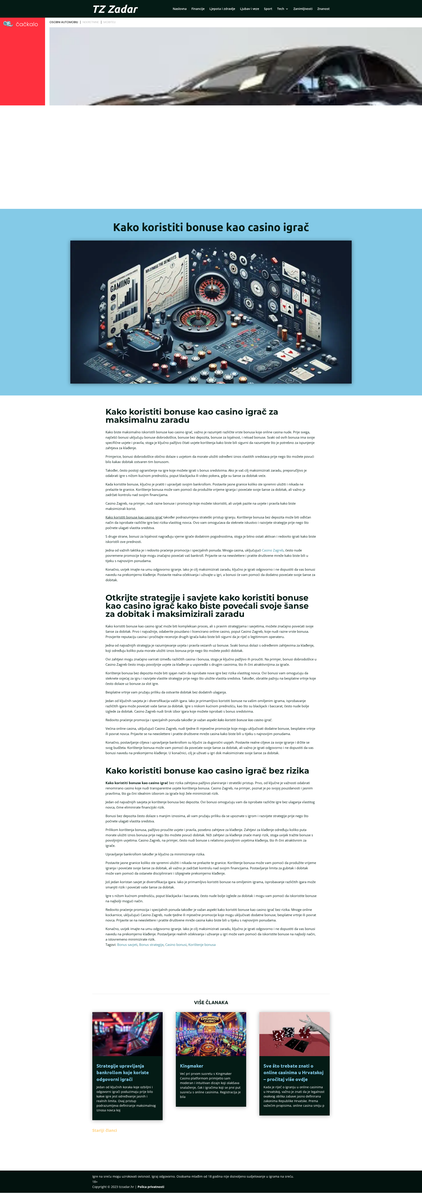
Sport (268, 9)
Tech (280, 9)
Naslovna (180, 9)
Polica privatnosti (151, 1187)
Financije (198, 9)
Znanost (323, 9)
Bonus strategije (151, 944)
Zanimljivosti (303, 9)
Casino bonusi (176, 944)
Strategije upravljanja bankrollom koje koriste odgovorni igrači (122, 1072)
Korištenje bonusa (202, 944)
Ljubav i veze (249, 9)
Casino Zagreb (273, 550)
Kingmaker (191, 1066)
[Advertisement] (211, 152)
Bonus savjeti (127, 944)
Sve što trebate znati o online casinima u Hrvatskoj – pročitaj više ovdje (294, 1072)
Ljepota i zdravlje (222, 9)
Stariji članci (104, 1130)
